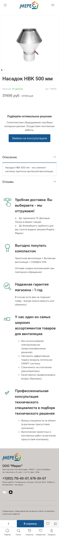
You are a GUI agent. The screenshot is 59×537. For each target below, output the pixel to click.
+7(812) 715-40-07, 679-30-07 (24, 478)
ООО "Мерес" (12, 466)
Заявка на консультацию (29, 138)
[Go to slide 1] (1, 70)
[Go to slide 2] (4, 70)
